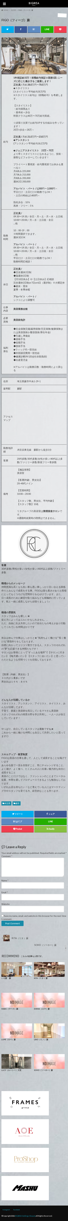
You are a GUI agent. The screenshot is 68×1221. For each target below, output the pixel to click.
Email (4, 892)
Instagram (6, 1210)
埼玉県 (7, 803)
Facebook (16, 1210)
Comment (6, 856)
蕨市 (17, 803)
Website (5, 904)
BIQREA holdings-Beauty (25, 1216)
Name (4, 880)
